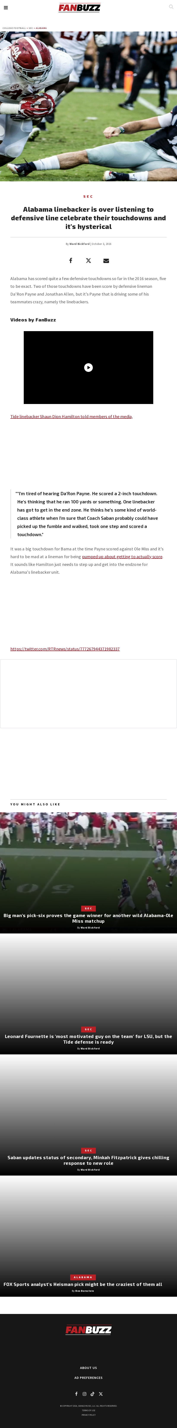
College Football (14, 28)
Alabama (41, 28)
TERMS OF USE (88, 1410)
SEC (31, 28)
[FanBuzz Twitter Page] (101, 1394)
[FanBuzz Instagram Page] (84, 1394)
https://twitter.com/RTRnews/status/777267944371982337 (65, 648)
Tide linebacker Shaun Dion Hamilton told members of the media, (71, 416)
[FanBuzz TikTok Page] (92, 1394)
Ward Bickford (80, 244)
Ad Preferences (88, 1377)
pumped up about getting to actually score (122, 556)
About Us (88, 1367)
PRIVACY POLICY (89, 1415)
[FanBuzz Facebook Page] (76, 1394)
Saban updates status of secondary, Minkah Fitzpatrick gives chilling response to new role (88, 1160)
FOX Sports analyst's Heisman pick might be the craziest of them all (83, 1284)
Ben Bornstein (84, 1290)
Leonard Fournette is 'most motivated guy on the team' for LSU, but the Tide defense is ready (88, 1038)
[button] (6, 8)
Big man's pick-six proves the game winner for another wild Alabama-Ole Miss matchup (88, 918)
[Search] (171, 6)
